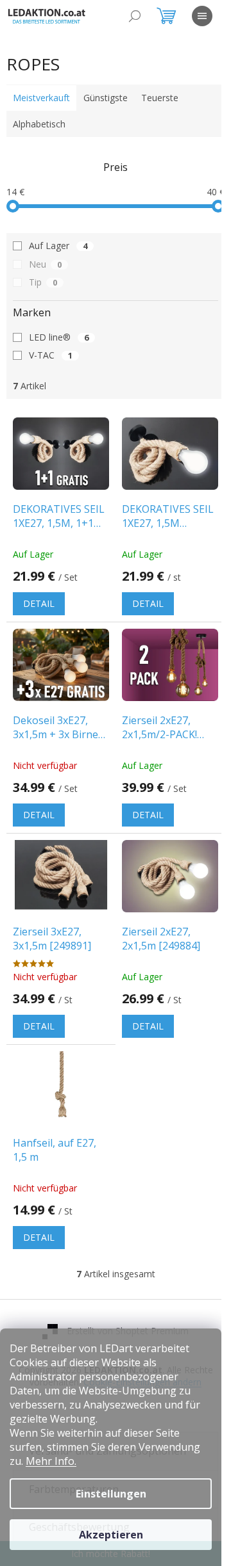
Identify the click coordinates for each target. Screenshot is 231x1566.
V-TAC (51, 355)
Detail (39, 603)
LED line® (59, 337)
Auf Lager (58, 245)
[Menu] (202, 16)
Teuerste (159, 98)
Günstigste (105, 98)
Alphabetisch (39, 124)
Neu (45, 264)
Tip (43, 282)
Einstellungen (111, 1494)
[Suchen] (135, 16)
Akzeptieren (111, 1535)
